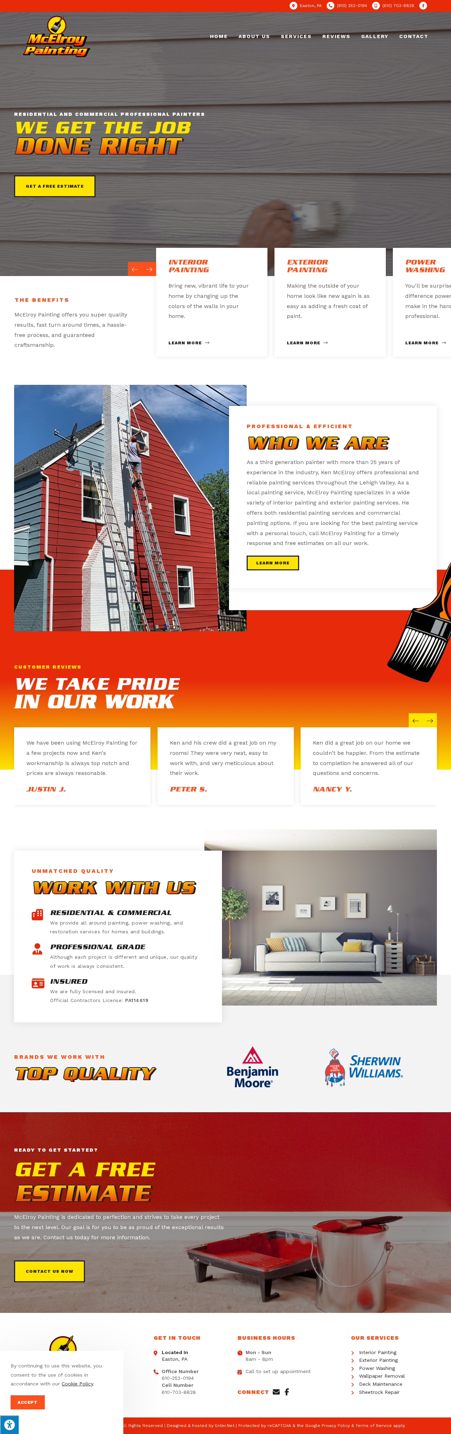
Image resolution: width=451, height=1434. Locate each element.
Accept (28, 1402)
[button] (54, 186)
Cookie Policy (77, 1383)
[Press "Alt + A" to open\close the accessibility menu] (9, 1424)
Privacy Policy (336, 1425)
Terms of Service (374, 1425)
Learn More (185, 342)
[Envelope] (276, 1392)
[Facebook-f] (286, 1392)
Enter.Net (224, 1425)
